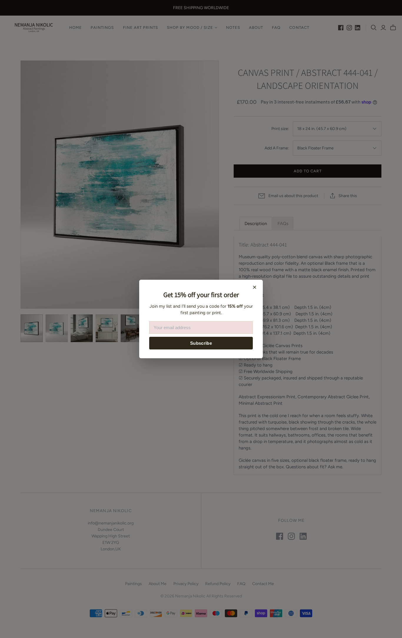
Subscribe (201, 343)
